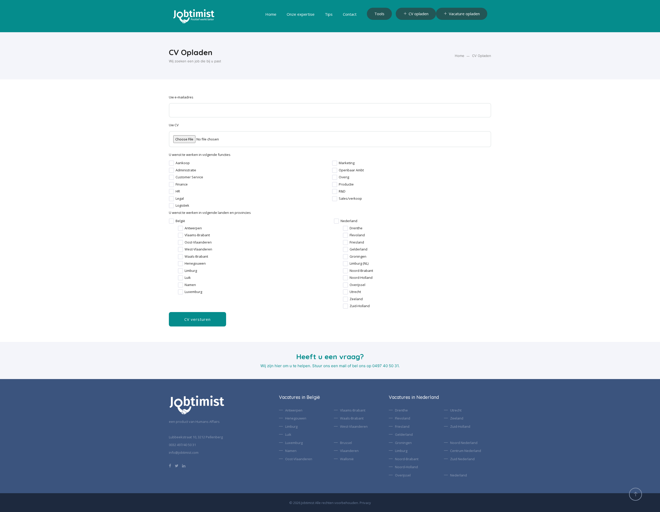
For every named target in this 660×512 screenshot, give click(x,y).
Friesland (357, 242)
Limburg (191, 270)
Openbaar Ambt (351, 170)
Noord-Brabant (361, 270)
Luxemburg (193, 291)
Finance (182, 184)
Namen (190, 284)
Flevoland (357, 235)
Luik (188, 277)
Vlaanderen (349, 450)
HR (178, 191)
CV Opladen (481, 56)
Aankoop (183, 163)
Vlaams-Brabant (197, 235)
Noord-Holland (361, 277)
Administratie (186, 170)
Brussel (346, 442)
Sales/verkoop (350, 198)
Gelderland (358, 249)
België (180, 221)
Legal (180, 198)
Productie (346, 184)
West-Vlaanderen (198, 249)
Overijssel (357, 284)
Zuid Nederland (462, 459)
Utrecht (355, 291)
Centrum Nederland (465, 450)
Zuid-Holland (360, 306)
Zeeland (356, 299)
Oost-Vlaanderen (198, 242)
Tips (329, 14)
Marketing (346, 163)
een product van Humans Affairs (194, 421)
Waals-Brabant (196, 256)
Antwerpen (193, 228)
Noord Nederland (463, 442)
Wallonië (347, 459)
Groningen (358, 256)
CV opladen (418, 13)
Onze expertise (301, 14)
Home (270, 14)
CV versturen (197, 319)
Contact (350, 14)
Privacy (365, 502)
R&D (342, 191)
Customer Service (189, 177)
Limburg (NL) (359, 263)
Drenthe (356, 228)
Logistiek (182, 205)
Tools (379, 13)
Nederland (349, 221)
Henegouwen (195, 263)
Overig (344, 177)
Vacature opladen (464, 13)
